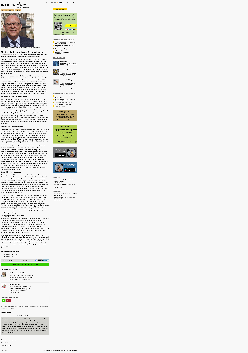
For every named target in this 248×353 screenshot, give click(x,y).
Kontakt (63, 350)
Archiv (73, 3)
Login (63, 3)
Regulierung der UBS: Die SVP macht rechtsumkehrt (64, 46)
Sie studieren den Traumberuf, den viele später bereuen (64, 197)
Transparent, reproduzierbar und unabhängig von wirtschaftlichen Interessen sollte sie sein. (68, 64)
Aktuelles (4, 10)
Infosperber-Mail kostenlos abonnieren (51, 350)
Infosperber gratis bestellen (60, 9)
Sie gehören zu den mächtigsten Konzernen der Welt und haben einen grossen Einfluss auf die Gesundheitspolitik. (68, 74)
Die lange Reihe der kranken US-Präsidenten (63, 52)
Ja (3, 300)
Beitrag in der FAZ (11, 256)
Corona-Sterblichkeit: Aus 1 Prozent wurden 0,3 (64, 96)
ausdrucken (25, 260)
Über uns (11, 10)
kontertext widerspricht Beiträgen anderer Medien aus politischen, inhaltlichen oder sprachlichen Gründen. (67, 84)
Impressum (74, 350)
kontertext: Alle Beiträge (66, 80)
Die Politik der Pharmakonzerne (68, 70)
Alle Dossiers (72, 89)
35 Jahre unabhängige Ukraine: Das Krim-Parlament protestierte (65, 42)
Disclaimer (68, 350)
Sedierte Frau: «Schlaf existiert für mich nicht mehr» (64, 185)
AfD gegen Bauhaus (60, 106)
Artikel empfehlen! (7, 260)
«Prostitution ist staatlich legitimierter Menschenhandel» (64, 180)
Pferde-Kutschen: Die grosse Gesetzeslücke (62, 49)
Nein (8, 300)
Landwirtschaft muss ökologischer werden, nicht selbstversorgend (64, 103)
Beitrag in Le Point (12, 254)
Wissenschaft (63, 61)
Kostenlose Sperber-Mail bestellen (25, 265)
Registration (68, 3)
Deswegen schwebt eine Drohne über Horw (65, 193)
